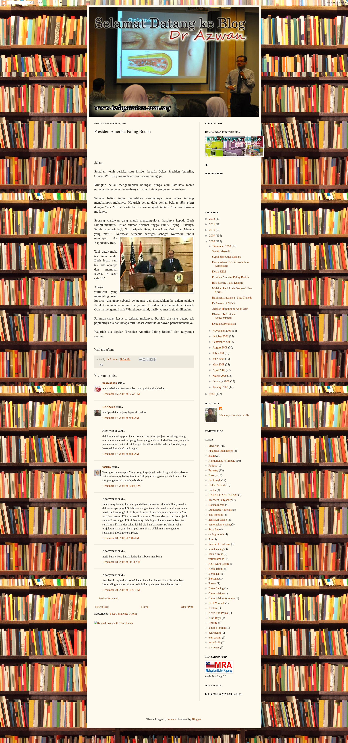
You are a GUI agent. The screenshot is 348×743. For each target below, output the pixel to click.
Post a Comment (108, 598)
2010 (212, 229)
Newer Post (102, 606)
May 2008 (219, 364)
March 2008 (220, 375)
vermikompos (216, 558)
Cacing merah (216, 504)
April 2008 (219, 370)
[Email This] (140, 359)
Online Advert (216, 485)
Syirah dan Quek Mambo (226, 256)
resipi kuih (214, 642)
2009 (212, 235)
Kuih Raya (214, 617)
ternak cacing (216, 549)
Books (212, 490)
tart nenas (213, 647)
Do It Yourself (216, 603)
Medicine (213, 445)
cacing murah (216, 534)
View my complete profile (234, 415)
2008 (212, 241)
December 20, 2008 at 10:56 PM (121, 589)
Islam (211, 455)
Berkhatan (214, 573)
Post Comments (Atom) (123, 613)
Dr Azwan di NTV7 (223, 303)
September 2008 (222, 341)
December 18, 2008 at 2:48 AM (120, 538)
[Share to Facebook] (151, 359)
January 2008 (221, 387)
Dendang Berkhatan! (224, 323)
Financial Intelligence (220, 450)
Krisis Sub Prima (218, 612)
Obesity (212, 622)
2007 (212, 394)
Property (213, 470)
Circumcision (216, 593)
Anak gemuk (215, 568)
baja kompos (215, 514)
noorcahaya (109, 382)
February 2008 (221, 381)
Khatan (212, 608)
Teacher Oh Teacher (220, 499)
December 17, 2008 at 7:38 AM (120, 417)
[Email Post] (100, 364)
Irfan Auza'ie (215, 553)
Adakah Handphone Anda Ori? (230, 308)
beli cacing (214, 632)
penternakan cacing (219, 524)
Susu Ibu (213, 529)
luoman (171, 719)
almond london (217, 627)
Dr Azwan (108, 406)
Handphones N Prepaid (221, 460)
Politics (212, 465)
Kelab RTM (219, 271)
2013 (212, 218)
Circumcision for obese (221, 598)
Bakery (212, 475)
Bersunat (213, 578)
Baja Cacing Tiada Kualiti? (227, 282)
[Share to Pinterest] (154, 359)
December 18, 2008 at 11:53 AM (121, 561)
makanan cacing (217, 519)
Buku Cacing (216, 588)
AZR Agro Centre (218, 563)
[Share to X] (147, 359)
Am (210, 539)
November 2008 (222, 330)
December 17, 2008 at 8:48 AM (120, 453)
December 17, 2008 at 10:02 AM (121, 485)
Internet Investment (219, 544)
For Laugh (214, 480)
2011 (212, 224)
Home (144, 606)
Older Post (187, 606)
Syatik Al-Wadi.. (221, 251)
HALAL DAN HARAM (222, 495)
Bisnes (212, 583)
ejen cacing (214, 637)
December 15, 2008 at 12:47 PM (121, 393)
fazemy (106, 466)
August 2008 (220, 347)
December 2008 (222, 246)
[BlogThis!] (144, 359)
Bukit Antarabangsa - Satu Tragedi (232, 297)
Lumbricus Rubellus (220, 509)
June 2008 (219, 358)
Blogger (196, 719)
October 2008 (221, 336)
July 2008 (219, 353)
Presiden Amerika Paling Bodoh (230, 277)
